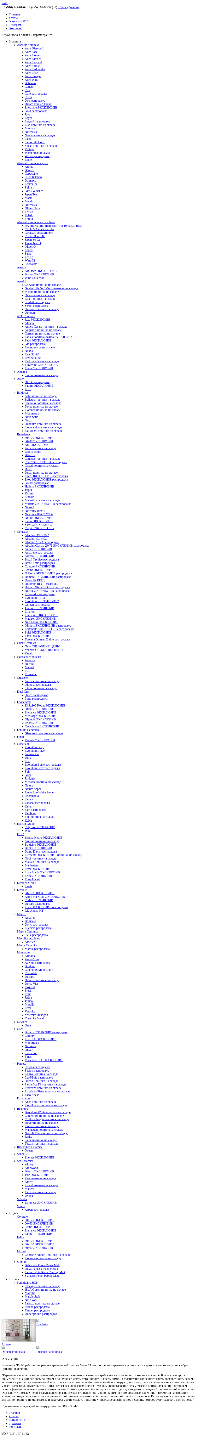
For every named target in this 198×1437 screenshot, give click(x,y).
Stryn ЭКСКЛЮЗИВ (38, 524)
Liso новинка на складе (40, 125)
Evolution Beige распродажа (43, 764)
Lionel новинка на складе (41, 1185)
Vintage (29, 149)
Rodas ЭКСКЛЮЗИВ (39, 722)
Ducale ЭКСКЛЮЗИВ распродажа (47, 590)
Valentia (22, 1199)
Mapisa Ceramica (27, 931)
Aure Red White (35, 69)
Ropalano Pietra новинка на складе (47, 1091)
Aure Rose (31, 72)
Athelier (30, 942)
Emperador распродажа (40, 594)
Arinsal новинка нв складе (42, 841)
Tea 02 (29, 257)
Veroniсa (30, 1011)
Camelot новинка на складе (42, 458)
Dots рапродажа (35, 100)
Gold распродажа (36, 111)
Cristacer (22, 677)
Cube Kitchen (33, 177)
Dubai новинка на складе (41, 472)
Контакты (15, 28)
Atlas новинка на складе (40, 1101)
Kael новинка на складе (40, 1178)
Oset (20, 1028)
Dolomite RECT (35, 580)
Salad (28, 253)
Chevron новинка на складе (43, 284)
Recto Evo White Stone (39, 792)
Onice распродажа (36, 695)
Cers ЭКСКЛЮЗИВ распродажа (46, 462)
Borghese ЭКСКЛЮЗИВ (41, 1202)
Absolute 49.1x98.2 (37, 535)
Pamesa (21, 1063)
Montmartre (32, 413)
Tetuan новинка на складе (41, 1143)
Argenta (22, 371)
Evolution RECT (35, 597)
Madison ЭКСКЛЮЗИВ (40, 618)
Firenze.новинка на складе (42, 1126)
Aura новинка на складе (40, 448)
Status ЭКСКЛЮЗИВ (39, 521)
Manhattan (31, 865)
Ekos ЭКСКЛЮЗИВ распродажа (46, 479)
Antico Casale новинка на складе (46, 326)
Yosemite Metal (34, 1018)
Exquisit (30, 987)
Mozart (21, 1251)
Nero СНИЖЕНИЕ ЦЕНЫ (42, 646)
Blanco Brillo (33, 451)
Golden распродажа (37, 604)
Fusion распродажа (37, 1070)
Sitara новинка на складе (41, 688)
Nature (29, 785)
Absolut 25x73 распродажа (42, 542)
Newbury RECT (35, 510)
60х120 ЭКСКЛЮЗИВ (40, 437)
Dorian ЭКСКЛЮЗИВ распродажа (47, 587)
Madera (29, 1188)
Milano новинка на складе (42, 291)
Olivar (28, 1049)
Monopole (23, 952)
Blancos (30, 455)
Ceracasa (22, 531)
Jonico (29, 1001)
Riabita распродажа (37, 1307)
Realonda (23, 1108)
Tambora (30, 813)
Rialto (28, 1136)
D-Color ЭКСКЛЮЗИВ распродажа (48, 573)
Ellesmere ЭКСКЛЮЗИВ (41, 107)
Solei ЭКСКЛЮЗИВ (38, 632)
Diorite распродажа (37, 382)
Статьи (14, 18)
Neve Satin (31, 417)
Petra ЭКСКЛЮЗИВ (38, 869)
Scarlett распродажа (37, 302)
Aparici (21, 281)
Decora (29, 663)
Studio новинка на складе (41, 375)
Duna (28, 757)
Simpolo (22, 1261)
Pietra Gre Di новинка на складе (45, 1084)
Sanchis (21, 1154)
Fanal (20, 736)
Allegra (29, 323)
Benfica (29, 170)
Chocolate (31, 264)
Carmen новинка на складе (42, 333)
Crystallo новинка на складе (43, 403)
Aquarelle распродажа (39, 552)
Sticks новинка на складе (41, 145)
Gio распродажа (35, 344)
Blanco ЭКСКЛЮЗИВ (39, 1171)
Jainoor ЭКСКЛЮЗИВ (39, 608)
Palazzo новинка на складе (42, 1303)
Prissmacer (23, 1098)
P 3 (27, 670)
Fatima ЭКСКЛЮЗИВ (39, 385)
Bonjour (30, 966)
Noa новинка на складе (40, 135)
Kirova (29, 1181)
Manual (29, 667)
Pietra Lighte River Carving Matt (45, 1272)
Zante (28, 159)
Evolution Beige (35, 750)
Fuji (27, 771)
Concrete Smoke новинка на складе (47, 1254)
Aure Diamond (34, 48)
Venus (21, 1206)
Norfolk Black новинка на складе (46, 1133)
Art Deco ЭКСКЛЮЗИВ (41, 271)
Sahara (29, 799)
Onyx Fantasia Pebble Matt (41, 1268)
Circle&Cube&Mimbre (39, 232)
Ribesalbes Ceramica (30, 1147)
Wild (28, 830)
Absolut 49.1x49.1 (36, 538)
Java (27, 114)
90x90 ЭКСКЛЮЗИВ (39, 709)
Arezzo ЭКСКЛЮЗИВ (39, 556)
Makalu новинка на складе (42, 862)
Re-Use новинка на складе (42, 361)
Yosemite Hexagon (36, 1015)
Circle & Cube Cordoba (39, 229)
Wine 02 (30, 260)
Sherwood (31, 1053)
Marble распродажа (37, 948)
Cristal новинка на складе (41, 465)
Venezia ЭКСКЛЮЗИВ (40, 740)
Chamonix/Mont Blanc (39, 969)
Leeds (28, 886)
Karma (29, 493)
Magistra (30, 1293)
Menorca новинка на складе (43, 782)
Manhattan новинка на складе (44, 1129)
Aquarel (30, 917)
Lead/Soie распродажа (39, 1077)
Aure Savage (33, 76)
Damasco (30, 180)
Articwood (31, 1167)
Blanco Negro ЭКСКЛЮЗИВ (43, 837)
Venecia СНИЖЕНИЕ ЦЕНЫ (44, 649)
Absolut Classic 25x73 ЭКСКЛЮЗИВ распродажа (57, 545)
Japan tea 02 (32, 239)
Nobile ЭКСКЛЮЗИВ (39, 517)
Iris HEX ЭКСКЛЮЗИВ (40, 1039)
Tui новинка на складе (39, 816)
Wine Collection (34, 277)
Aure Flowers (33, 55)
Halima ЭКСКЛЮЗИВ (39, 486)
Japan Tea (31, 194)
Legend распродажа (37, 121)
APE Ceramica (26, 316)
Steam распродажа (37, 305)
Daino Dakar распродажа (41, 851)
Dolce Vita (31, 983)
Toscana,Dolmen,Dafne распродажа (47, 639)
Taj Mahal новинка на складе (43, 430)
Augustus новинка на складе (43, 330)
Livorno (30, 611)
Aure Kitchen (33, 58)
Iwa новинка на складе (40, 347)
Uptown (30, 312)
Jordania (30, 778)
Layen (28, 118)
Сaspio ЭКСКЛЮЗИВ (39, 528)
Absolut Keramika (28, 45)
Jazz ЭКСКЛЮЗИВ (37, 1174)
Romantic (31, 674)
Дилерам (15, 24)
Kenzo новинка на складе (41, 1074)
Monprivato (32, 1042)
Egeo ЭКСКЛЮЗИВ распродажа (46, 476)
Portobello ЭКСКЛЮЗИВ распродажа (49, 629)
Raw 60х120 (33, 357)
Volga (28, 820)
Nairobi (29, 507)
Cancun (29, 86)
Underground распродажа (41, 1314)
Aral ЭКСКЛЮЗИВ (38, 444)
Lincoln (29, 497)
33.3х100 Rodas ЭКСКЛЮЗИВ (45, 705)
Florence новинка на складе (43, 410)
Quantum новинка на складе (43, 423)
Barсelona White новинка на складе (48, 1112)
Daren (28, 469)
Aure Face (31, 52)
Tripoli (29, 218)
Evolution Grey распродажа (42, 768)
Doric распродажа (36, 924)
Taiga (28, 806)
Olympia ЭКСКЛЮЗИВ (40, 719)
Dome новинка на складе (41, 406)
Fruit (28, 994)
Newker (22, 1021)
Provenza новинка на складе (43, 1088)
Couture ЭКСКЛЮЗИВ (40, 566)
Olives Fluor (32, 208)
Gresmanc (23, 743)
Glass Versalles (34, 191)
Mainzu (21, 914)
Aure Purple (32, 65)
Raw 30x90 (32, 354)
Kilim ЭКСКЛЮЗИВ (38, 1234)
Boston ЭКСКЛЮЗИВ (39, 274)
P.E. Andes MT (34, 910)
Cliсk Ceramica (26, 643)
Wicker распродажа (37, 152)
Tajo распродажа (35, 809)
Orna (28, 1025)
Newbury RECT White (39, 514)
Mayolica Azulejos (28, 938)
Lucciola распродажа (38, 928)
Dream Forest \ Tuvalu (38, 104)
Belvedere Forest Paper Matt (42, 1265)
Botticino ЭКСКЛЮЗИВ (40, 844)
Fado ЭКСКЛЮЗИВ (38, 340)
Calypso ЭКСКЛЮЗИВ (40, 827)
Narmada (30, 1046)
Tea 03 (29, 211)
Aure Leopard (33, 62)
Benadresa (23, 434)
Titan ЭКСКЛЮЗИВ (38, 636)
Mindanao (31, 128)
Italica (20, 1237)
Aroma (29, 166)
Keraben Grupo (26, 882)
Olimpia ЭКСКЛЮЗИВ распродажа (48, 625)
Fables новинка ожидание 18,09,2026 (49, 337)
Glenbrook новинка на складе (44, 733)
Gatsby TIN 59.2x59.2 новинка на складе (51, 288)
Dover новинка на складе (41, 1122)
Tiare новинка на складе (40, 1192)
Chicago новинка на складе (42, 1286)
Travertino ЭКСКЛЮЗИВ (41, 364)
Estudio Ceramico (28, 729)
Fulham (29, 187)
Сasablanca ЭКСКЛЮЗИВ (42, 726)
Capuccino (31, 173)
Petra (28, 1008)
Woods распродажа (37, 156)
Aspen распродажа (37, 1209)
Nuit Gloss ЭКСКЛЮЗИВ (41, 622)
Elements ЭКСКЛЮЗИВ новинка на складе (53, 855)
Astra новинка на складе (41, 396)
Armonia (30, 955)
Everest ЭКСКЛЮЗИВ (39, 1157)
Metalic (29, 201)
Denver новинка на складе (42, 980)
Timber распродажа (37, 1310)
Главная (14, 14)
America (30, 660)
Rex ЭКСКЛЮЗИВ (37, 319)
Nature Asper (33, 789)
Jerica (28, 997)
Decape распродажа (37, 903)
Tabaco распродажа (37, 802)
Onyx (28, 420)
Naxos (29, 350)
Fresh (28, 990)
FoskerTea (31, 184)
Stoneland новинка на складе (43, 427)
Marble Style (32, 1296)
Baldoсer (22, 392)
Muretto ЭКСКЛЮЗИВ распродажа (48, 503)
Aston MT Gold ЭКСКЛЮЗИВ (45, 896)
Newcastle (31, 131)
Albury (29, 1164)
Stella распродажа (36, 935)
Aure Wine (31, 79)
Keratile (22, 889)
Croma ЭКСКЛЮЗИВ (39, 570)
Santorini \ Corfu (35, 142)
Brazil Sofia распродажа (40, 563)
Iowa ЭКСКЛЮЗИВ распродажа (46, 907)
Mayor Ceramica (27, 945)
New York (31, 1300)
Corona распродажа (37, 1067)
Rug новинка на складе (40, 298)
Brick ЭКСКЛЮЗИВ (38, 848)
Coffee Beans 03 (35, 236)
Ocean (29, 1150)
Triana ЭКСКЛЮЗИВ (39, 368)
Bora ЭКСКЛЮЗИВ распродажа (46, 1032)
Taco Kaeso (32, 1094)
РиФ (5, 3)
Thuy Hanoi (32, 879)
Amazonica (32, 754)
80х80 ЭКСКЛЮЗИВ (39, 441)
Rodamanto (32, 795)
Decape (29, 976)
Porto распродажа (36, 698)
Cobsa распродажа (29, 656)
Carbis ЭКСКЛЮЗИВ (39, 900)
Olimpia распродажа (38, 684)
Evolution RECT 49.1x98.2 (42, 601)
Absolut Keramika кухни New (36, 222)
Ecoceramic (24, 702)
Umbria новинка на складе (42, 309)
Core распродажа (36, 93)
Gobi (28, 775)
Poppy (29, 250)
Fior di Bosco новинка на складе (46, 1105)
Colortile (22, 1216)
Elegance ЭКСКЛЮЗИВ (40, 712)
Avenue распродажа (37, 962)
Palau (28, 138)
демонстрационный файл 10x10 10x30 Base (53, 225)
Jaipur (28, 490)
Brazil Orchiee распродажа (42, 559)
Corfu (28, 97)
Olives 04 (31, 246)
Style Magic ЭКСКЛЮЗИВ (42, 872)
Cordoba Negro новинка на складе (47, 1119)
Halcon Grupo (26, 823)
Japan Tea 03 (33, 243)
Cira (27, 90)
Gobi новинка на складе (40, 858)
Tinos (28, 1056)
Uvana (29, 1195)
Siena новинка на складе (41, 1140)
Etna (27, 761)
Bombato (30, 921)
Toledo (29, 215)
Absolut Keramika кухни (32, 163)
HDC (20, 834)
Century (30, 1035)
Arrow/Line (32, 959)
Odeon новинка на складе (41, 1081)
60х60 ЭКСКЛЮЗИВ (39, 1223)
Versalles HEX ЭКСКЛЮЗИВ (44, 1060)
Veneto (29, 653)
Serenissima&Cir (27, 1282)
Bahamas (30, 83)
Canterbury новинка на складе (44, 1115)
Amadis (21, 267)
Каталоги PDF (18, 21)
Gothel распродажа (37, 483)
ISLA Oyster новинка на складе (45, 1289)
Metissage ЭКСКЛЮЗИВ (41, 716)
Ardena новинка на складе (42, 681)
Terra (28, 389)
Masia (28, 198)
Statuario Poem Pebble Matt (42, 1275)
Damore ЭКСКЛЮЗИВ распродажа (48, 576)
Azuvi (21, 378)
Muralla (29, 1004)
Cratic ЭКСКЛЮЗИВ (39, 1227)
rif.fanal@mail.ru (68, 7)
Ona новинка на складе (40, 295)
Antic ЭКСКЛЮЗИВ (38, 549)
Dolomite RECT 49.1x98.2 (41, 583)
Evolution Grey (34, 747)
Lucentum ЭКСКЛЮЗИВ (41, 615)
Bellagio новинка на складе (42, 399)
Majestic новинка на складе (42, 500)
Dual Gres (23, 691)
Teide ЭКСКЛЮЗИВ (38, 875)
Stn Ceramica (25, 1161)
